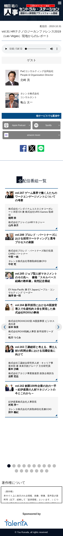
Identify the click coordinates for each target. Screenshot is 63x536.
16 (41, 471)
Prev (4, 327)
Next (58, 327)
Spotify (48, 125)
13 (26, 471)
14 (31, 471)
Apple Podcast (18, 125)
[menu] (59, 3)
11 (16, 471)
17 (46, 471)
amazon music (33, 135)
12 (21, 471)
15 (36, 471)
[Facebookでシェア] (23, 148)
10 (54, 466)
